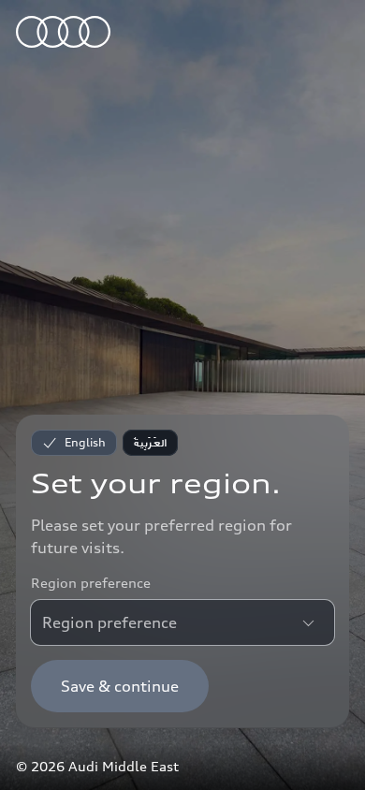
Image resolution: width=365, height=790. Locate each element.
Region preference (91, 583)
